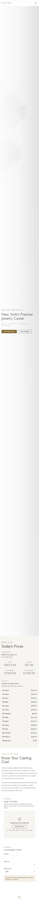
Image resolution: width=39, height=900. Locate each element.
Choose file (19, 826)
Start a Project (24, 331)
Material (6, 861)
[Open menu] (35, 3)
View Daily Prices (9, 331)
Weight (6, 854)
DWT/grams (8, 868)
